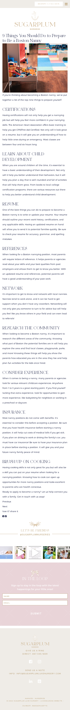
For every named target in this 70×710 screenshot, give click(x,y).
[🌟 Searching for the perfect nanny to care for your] (6, 552)
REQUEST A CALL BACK (49, 4)
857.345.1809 (40, 654)
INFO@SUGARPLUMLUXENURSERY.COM (38, 673)
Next (4, 506)
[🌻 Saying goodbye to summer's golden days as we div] (63, 552)
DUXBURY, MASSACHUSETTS (35, 706)
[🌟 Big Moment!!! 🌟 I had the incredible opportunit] (49, 552)
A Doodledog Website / (52, 701)
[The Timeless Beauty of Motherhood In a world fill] (20, 552)
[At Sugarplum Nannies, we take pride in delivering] (35, 552)
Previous (6, 501)
